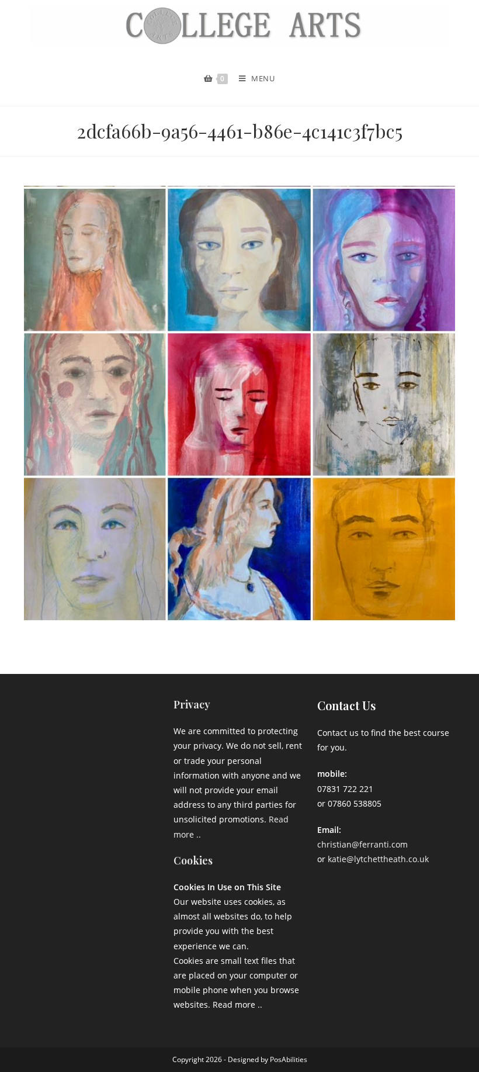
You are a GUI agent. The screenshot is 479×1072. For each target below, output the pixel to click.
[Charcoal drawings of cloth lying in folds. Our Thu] (142, 772)
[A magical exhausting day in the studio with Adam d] (50, 715)
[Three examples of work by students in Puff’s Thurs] (96, 743)
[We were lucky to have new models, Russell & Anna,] (142, 715)
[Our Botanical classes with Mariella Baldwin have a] (96, 715)
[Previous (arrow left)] (20, 536)
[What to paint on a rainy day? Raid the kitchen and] (142, 743)
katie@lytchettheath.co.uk (378, 858)
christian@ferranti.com (362, 844)
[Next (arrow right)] (458, 536)
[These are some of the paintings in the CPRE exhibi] (50, 772)
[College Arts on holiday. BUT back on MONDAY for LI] (50, 743)
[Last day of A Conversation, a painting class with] (96, 772)
